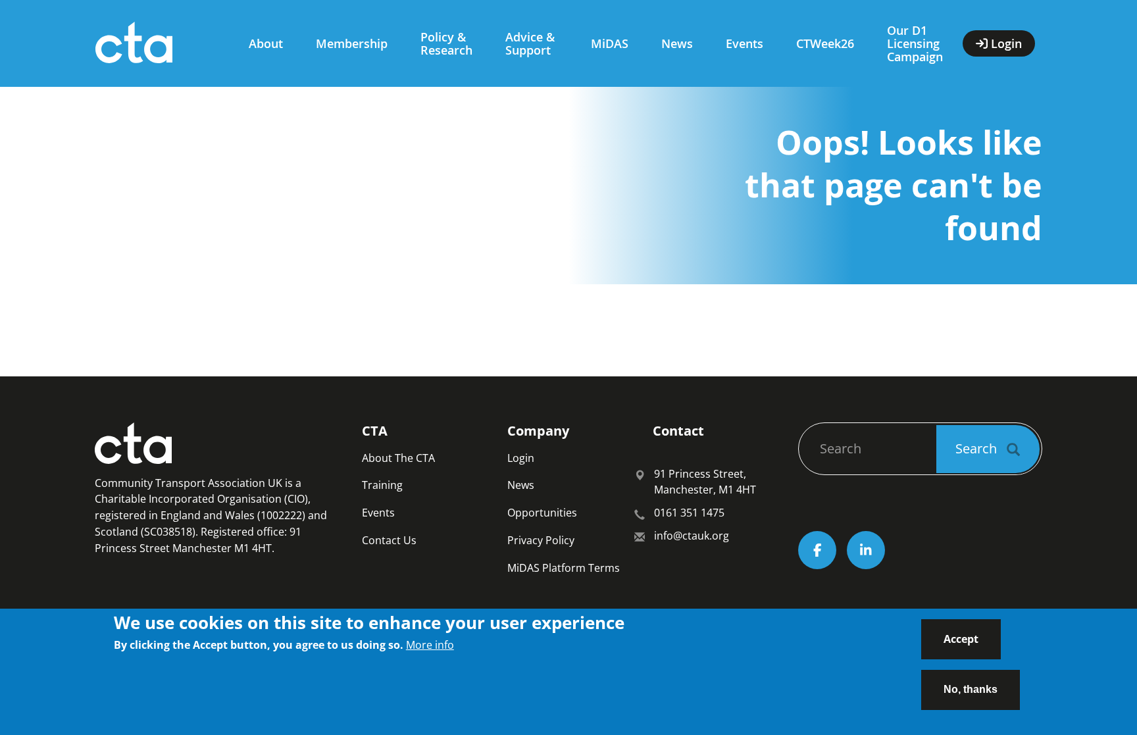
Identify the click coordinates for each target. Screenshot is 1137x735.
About (266, 43)
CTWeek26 (825, 43)
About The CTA (398, 458)
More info (430, 645)
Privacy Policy (540, 540)
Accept (961, 639)
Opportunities (542, 512)
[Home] (158, 43)
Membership (352, 43)
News (677, 43)
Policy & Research (446, 43)
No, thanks (971, 688)
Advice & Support (530, 43)
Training (382, 485)
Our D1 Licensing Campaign (915, 43)
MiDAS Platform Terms (563, 568)
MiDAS (609, 43)
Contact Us (389, 540)
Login (520, 458)
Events (744, 43)
